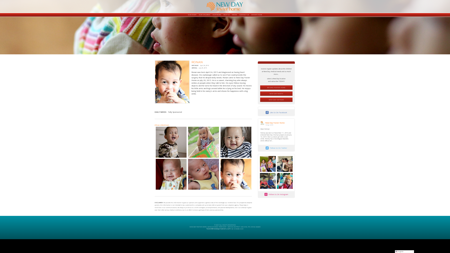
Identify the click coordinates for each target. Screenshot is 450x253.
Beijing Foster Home (276, 87)
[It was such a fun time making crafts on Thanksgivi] (285, 181)
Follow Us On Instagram (278, 194)
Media (234, 15)
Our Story (192, 15)
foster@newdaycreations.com (219, 229)
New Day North (276, 94)
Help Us (226, 15)
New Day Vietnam (276, 100)
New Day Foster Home (275, 123)
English (400, 251)
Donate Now (256, 15)
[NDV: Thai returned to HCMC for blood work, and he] (268, 181)
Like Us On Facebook (278, 112)
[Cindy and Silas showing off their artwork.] (268, 164)
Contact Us (244, 15)
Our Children (204, 15)
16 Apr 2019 (269, 125)
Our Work (217, 15)
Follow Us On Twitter (278, 148)
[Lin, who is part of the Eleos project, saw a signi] (285, 164)
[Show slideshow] (162, 125)
